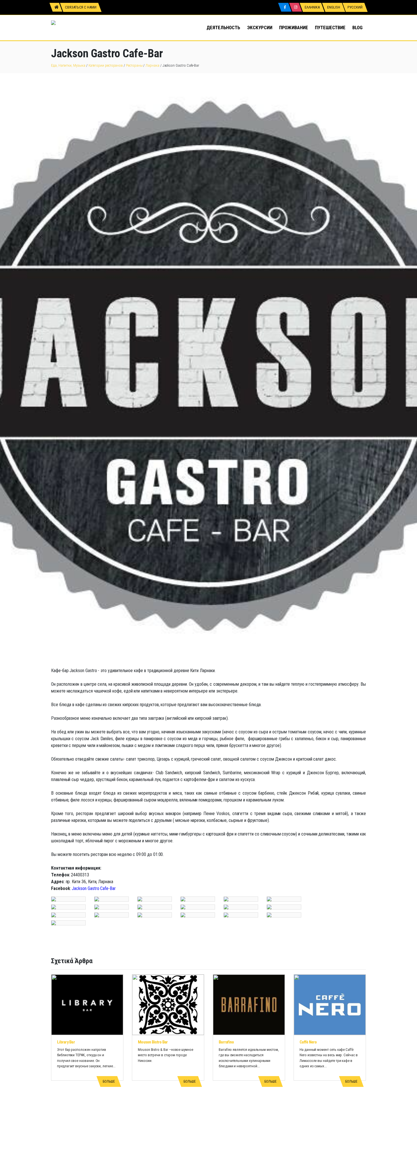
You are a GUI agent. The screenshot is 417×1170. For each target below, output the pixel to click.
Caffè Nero (308, 1042)
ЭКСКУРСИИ (259, 27)
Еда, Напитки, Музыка (68, 65)
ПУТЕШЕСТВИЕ (330, 27)
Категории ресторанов (106, 65)
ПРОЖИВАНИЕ (293, 27)
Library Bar (66, 1042)
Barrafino (226, 1042)
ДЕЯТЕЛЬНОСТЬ (223, 27)
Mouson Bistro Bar (153, 1042)
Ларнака (152, 65)
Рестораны (134, 65)
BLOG (357, 27)
